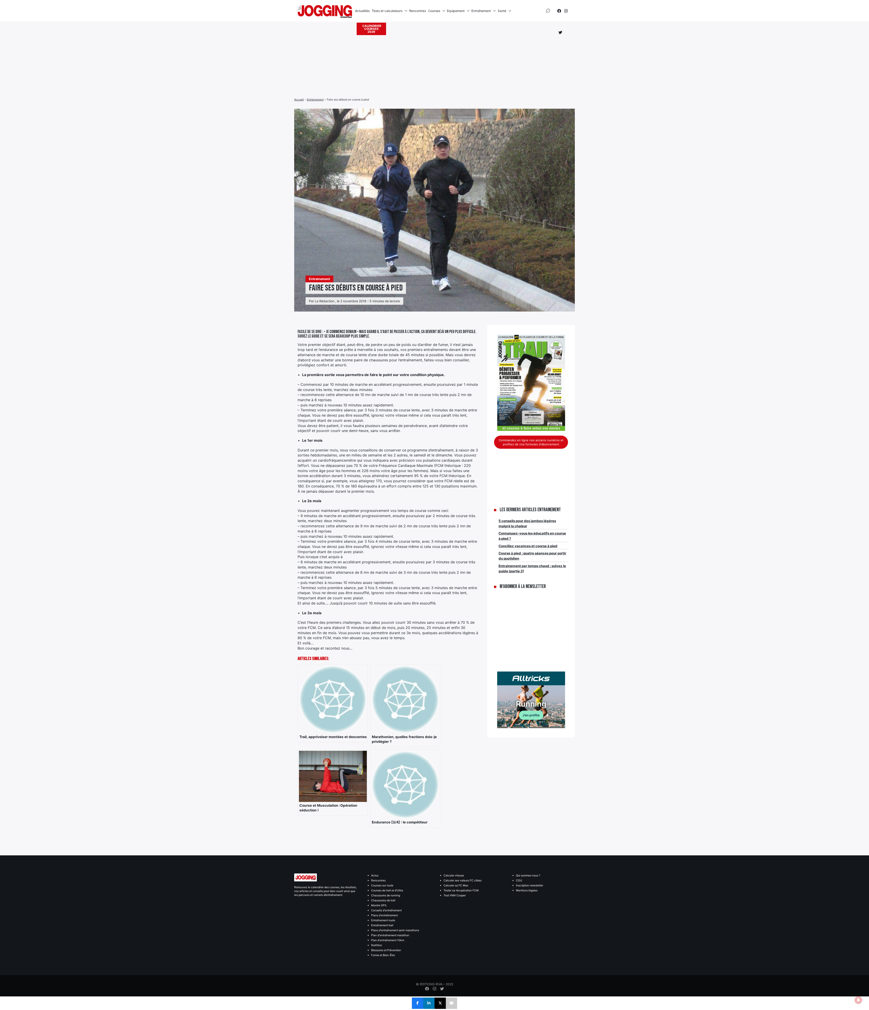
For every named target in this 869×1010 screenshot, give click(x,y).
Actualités (362, 11)
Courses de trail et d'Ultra (387, 890)
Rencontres (417, 11)
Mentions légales (526, 890)
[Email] (451, 1003)
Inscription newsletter (529, 885)
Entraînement (481, 11)
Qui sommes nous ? (528, 875)
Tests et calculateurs (387, 11)
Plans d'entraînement (384, 915)
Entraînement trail (382, 925)
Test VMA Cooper (455, 895)
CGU (519, 880)
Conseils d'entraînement (386, 910)
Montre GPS (379, 905)
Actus (374, 875)
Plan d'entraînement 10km (387, 940)
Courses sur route (382, 885)
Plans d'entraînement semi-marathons (395, 930)
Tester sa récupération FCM (461, 890)
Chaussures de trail (383, 900)
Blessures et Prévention (386, 950)
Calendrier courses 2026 (371, 29)
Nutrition (376, 945)
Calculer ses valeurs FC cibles (463, 880)
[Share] (417, 1003)
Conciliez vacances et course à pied (528, 546)
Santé (502, 11)
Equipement (456, 11)
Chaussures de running (385, 895)
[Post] (440, 1003)
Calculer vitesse (454, 875)
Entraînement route (383, 920)
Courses (434, 11)
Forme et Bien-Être (383, 955)
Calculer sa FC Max (456, 885)
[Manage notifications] (858, 1000)
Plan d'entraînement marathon (390, 935)
